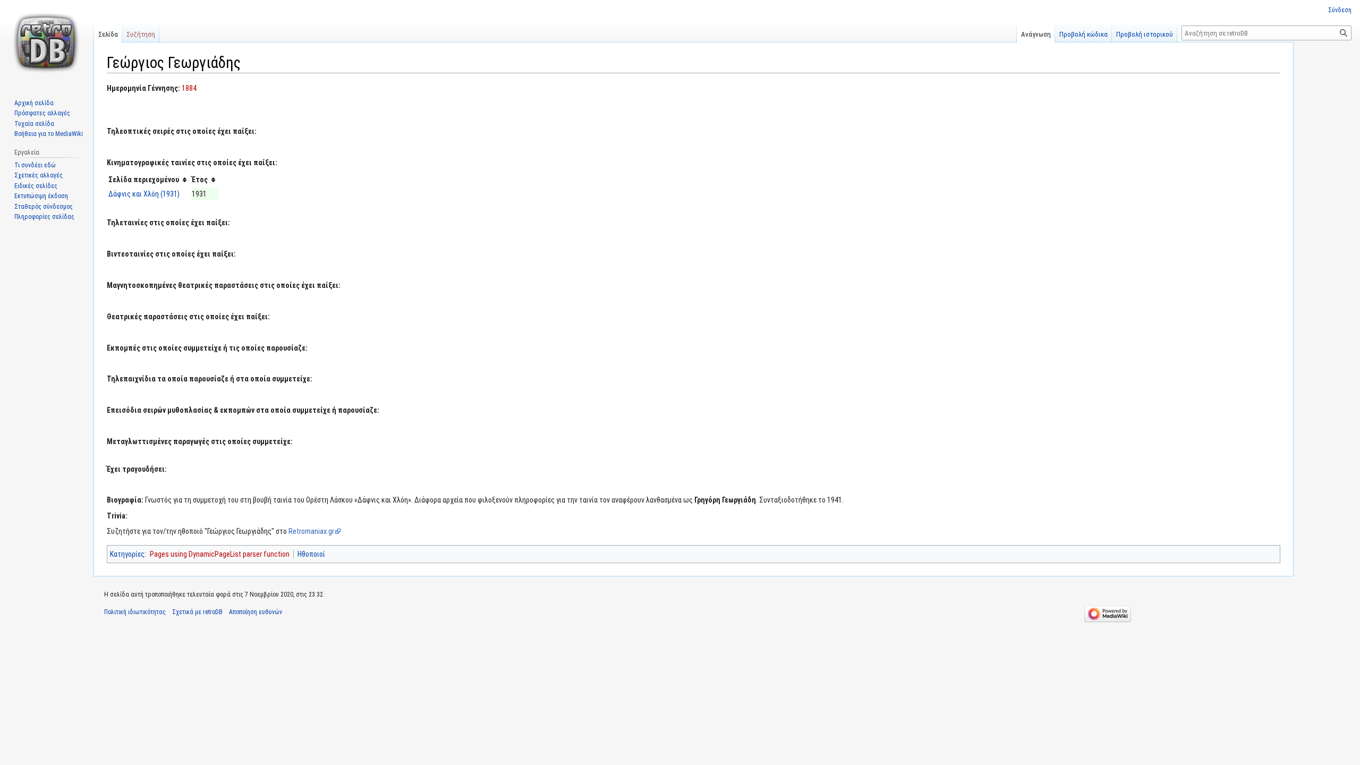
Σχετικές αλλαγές (38, 175)
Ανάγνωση (1036, 34)
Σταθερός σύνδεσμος (43, 206)
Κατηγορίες (127, 554)
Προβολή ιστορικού (1144, 34)
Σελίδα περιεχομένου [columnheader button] (143, 179)
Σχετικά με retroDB (197, 612)
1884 (189, 88)
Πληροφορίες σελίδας (44, 216)
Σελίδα (108, 34)
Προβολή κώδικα (1083, 34)
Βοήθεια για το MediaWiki (48, 134)
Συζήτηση (140, 34)
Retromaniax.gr (311, 531)
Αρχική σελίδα (34, 103)
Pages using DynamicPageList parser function (220, 554)
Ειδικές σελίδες (35, 186)
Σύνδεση (1340, 10)
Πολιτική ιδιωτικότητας (135, 612)
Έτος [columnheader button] (200, 179)
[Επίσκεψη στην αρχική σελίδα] (46, 42)
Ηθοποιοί (311, 554)
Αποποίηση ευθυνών (255, 612)
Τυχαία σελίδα (34, 124)
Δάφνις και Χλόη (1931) (144, 194)
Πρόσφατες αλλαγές (42, 113)
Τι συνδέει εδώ (35, 165)
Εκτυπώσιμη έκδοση (41, 196)
